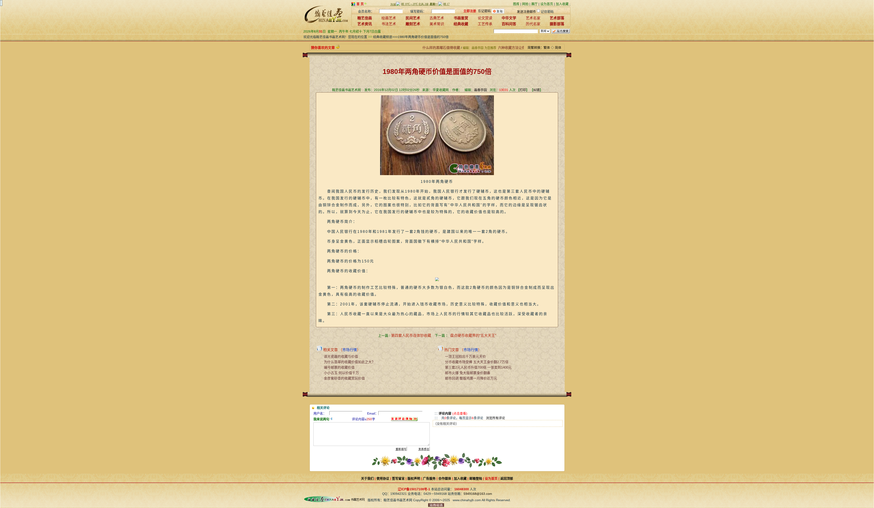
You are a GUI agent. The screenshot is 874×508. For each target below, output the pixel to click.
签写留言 (398, 478)
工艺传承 (485, 24)
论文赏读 (485, 18)
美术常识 (436, 24)
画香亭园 (480, 90)
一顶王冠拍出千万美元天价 (465, 356)
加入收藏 (562, 4)
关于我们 (367, 478)
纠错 (536, 90)
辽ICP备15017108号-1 (414, 489)
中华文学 (509, 18)
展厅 (534, 4)
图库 (516, 4)
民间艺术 (413, 18)
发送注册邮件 (526, 11)
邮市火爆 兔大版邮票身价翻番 (467, 373)
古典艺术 (436, 18)
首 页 (360, 4)
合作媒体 (444, 478)
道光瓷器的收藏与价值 (341, 356)
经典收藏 (461, 24)
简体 (558, 47)
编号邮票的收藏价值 (339, 367)
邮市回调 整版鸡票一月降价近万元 (471, 378)
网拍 (525, 4)
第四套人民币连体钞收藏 (411, 335)
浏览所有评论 (495, 418)
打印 (523, 90)
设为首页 (546, 4)
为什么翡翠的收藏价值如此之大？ (349, 362)
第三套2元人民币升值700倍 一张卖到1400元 (478, 367)
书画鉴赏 (461, 18)
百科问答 (509, 24)
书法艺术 (388, 24)
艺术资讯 (364, 24)
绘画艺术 (388, 18)
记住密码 (547, 11)
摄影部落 (557, 24)
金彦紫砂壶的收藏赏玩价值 (344, 378)
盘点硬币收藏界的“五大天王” (473, 335)
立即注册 (469, 11)
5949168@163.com (478, 493)
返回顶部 (506, 478)
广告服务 (429, 478)
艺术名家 (533, 18)
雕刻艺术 (413, 24)
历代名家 (533, 24)
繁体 (547, 47)
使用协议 (382, 478)
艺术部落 (557, 18)
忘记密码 (484, 11)
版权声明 (413, 478)
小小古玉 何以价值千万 (341, 373)
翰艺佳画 (364, 18)
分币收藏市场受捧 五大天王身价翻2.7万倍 (476, 362)
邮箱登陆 (475, 478)
